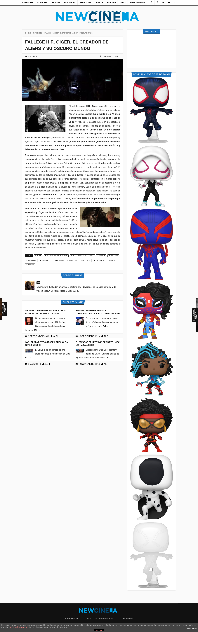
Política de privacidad (100, 618)
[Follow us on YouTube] (169, 2)
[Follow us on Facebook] (157, 2)
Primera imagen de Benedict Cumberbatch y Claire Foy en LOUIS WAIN (98, 312)
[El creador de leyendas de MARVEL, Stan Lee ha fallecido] (80, 350)
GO (37, 329)
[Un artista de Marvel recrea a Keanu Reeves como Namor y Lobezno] (29, 320)
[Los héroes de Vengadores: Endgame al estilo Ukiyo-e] (29, 350)
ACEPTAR (99, 630)
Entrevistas (69, 2)
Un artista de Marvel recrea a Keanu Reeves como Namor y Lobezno (45, 312)
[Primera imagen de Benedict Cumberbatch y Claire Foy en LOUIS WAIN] (80, 320)
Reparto (127, 618)
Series (122, 2)
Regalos (56, 2)
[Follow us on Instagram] (151, 2)
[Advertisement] (151, 51)
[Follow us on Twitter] (163, 2)
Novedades (27, 2)
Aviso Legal (72, 618)
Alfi (118, 56)
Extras (110, 2)
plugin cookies (191, 628)
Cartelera (42, 2)
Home (29, 33)
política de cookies (18, 627)
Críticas (99, 2)
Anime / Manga (136, 2)
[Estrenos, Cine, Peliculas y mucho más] (99, 16)
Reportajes (85, 2)
